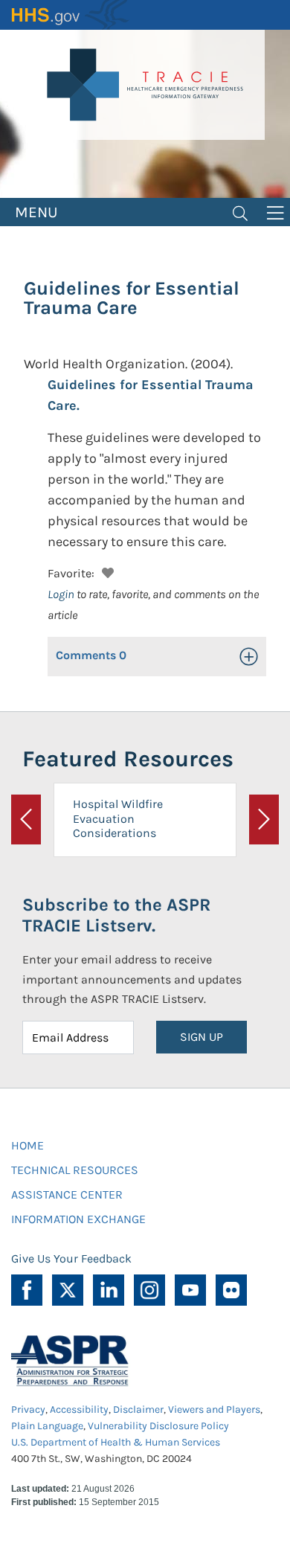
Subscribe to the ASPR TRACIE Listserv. (116, 915)
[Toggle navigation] (240, 212)
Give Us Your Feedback (71, 1258)
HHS (70, 15)
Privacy (28, 1409)
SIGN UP (201, 1037)
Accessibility (79, 1409)
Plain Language (47, 1426)
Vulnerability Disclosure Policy (158, 1426)
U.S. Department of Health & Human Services (115, 1442)
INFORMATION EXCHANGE (78, 1219)
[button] (105, 571)
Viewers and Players (214, 1409)
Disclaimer (138, 1409)
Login (61, 594)
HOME (27, 1145)
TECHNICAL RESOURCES (74, 1170)
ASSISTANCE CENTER (67, 1194)
